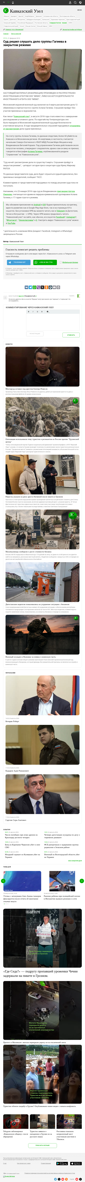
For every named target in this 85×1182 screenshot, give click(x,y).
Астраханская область (50, 16)
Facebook (60, 217)
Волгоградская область (67, 16)
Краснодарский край (73, 19)
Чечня (22, 26)
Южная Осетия (30, 26)
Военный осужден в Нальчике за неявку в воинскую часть (31, 656)
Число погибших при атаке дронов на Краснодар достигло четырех (21, 836)
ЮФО (50, 26)
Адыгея (20, 16)
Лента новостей (16, 34)
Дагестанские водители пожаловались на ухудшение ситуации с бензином (37, 604)
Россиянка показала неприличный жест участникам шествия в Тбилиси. (66, 1135)
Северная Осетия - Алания (58, 23)
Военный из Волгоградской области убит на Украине (62, 855)
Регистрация (35, 333)
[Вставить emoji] (47, 312)
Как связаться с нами (23, 1163)
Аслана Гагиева (35, 151)
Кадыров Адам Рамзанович (17, 770)
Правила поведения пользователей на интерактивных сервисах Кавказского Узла (49, 1173)
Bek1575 (21, 296)
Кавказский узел (21, 116)
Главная (6, 34)
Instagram (70, 217)
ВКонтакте (12, 220)
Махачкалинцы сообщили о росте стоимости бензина (28, 551)
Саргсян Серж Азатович (16, 820)
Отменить (71, 335)
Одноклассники (26, 220)
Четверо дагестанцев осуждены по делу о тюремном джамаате (62, 836)
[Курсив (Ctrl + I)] (33, 312)
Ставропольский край (11, 26)
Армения (39, 16)
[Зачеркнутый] (42, 312)
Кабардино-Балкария (34, 19)
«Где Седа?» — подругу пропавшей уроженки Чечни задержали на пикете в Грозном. (40, 973)
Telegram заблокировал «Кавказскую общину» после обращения (15, 1134)
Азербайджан (29, 16)
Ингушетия (21, 19)
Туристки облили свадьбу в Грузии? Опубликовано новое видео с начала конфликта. (39, 1106)
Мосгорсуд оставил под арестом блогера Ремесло (26, 388)
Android (37, 205)
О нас (5, 1163)
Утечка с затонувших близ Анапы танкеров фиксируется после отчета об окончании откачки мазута (22, 899)
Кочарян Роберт (12, 721)
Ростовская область (41, 23)
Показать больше (43, 1145)
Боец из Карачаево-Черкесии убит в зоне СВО (22, 846)
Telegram (60, 211)
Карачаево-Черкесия (58, 19)
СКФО (70, 23)
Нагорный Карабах (10, 23)
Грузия (6, 19)
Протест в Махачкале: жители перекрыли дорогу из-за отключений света (34, 1042)
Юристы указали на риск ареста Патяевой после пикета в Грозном (34, 496)
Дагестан (13, 19)
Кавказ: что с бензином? (14, 29)
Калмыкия (45, 19)
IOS (44, 205)
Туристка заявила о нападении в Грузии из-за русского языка (41, 1134)
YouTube (11, 223)
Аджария (14, 16)
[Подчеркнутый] (37, 312)
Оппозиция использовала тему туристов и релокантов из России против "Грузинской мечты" (42, 440)
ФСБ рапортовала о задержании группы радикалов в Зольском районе (61, 846)
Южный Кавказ (42, 26)
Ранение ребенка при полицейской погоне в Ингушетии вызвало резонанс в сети (62, 897)
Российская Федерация (25, 23)
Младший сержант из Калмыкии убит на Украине (22, 855)
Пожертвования (46, 1163)
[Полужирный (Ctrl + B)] (28, 312)
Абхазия (6, 16)
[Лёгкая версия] (13, 3)
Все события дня (75, 861)
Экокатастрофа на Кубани (72, 29)
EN (8, 2)
